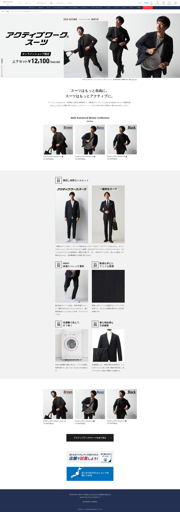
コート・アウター (73, 7)
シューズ (116, 7)
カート (175, 4)
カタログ (70, 3)
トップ (2, 11)
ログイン (140, 3)
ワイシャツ (32, 7)
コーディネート (60, 3)
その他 (138, 7)
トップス (107, 7)
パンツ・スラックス (96, 7)
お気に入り (169, 4)
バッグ (124, 7)
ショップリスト (157, 4)
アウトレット (147, 7)
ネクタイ (40, 7)
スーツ (48, 7)
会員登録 (146, 3)
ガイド (163, 4)
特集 (51, 3)
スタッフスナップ (41, 3)
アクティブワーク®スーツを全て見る (90, 438)
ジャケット (84, 7)
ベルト (131, 7)
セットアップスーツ (59, 7)
